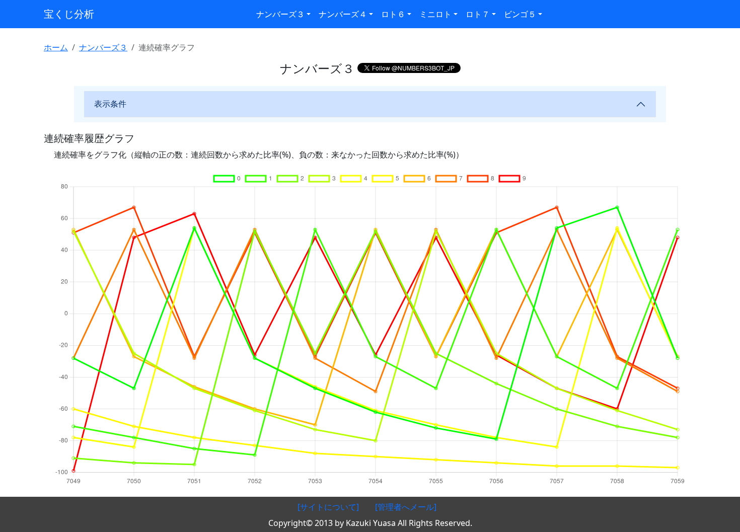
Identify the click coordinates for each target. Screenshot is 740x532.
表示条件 (110, 103)
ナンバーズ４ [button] (343, 14)
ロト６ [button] (393, 14)
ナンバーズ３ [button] (280, 14)
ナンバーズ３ (103, 47)
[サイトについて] (328, 506)
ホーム (56, 47)
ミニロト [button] (435, 14)
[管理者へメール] (405, 506)
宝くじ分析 (69, 14)
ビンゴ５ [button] (520, 14)
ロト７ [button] (478, 14)
